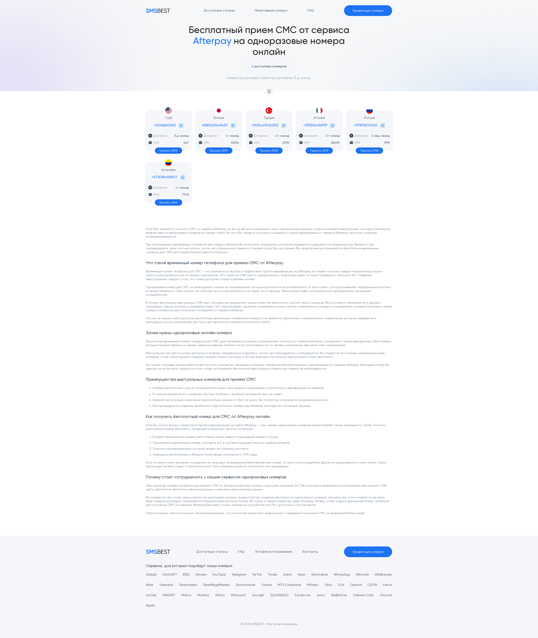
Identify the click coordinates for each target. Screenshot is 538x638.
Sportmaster (246, 585)
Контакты (310, 552)
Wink (149, 585)
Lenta (387, 585)
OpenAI (356, 585)
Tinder (273, 574)
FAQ (241, 552)
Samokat (166, 585)
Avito (321, 595)
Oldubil (151, 574)
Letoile (151, 595)
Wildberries (383, 574)
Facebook (303, 595)
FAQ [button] (310, 10)
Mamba (203, 595)
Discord (386, 595)
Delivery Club (363, 595)
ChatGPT (169, 574)
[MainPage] (158, 10)
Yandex (201, 574)
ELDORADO (280, 595)
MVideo (313, 585)
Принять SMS (168, 150)
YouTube (219, 574)
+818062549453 (215, 125)
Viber (302, 574)
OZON (372, 585)
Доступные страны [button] (219, 10)
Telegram (238, 574)
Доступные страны (211, 552)
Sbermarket (188, 585)
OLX (341, 585)
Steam (267, 585)
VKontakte (319, 574)
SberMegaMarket (216, 585)
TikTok (257, 574)
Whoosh (362, 574)
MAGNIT (169, 595)
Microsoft (238, 595)
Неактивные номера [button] (271, 10)
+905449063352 (265, 125)
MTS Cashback (289, 585)
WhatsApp (342, 574)
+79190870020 (365, 125)
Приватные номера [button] (368, 11)
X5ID (186, 574)
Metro (220, 595)
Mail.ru (186, 595)
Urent (287, 574)
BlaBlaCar (339, 595)
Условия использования (273, 552)
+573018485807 (164, 177)
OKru (328, 585)
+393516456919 (315, 125)
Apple (150, 605)
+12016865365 (164, 125)
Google (258, 595)
